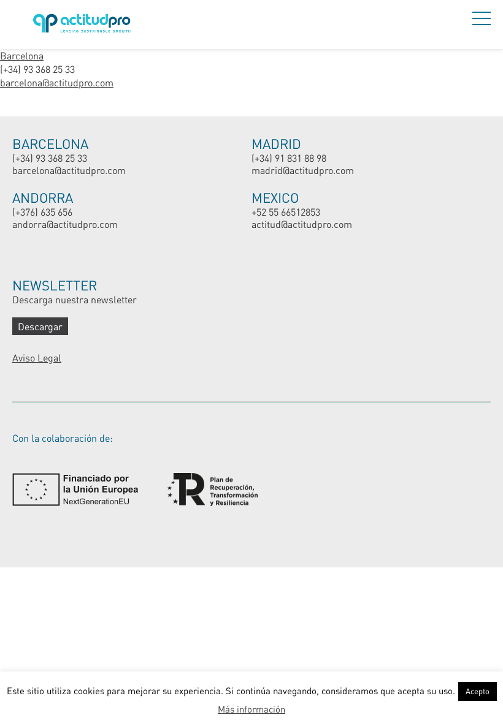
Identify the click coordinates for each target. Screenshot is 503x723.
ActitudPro (84, 25)
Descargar (40, 326)
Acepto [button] (478, 691)
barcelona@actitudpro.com (56, 82)
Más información (251, 708)
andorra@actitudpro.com (65, 224)
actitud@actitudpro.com (302, 224)
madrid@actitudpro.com (303, 170)
